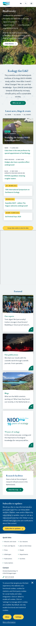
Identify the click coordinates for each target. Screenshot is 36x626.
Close (32, 583)
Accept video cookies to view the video (18, 228)
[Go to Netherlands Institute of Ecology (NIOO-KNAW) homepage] (6, 3)
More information (9, 622)
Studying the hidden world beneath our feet (17, 139)
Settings (18, 617)
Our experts (9, 316)
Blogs (7, 393)
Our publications (11, 355)
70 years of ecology (12, 432)
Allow (7, 617)
